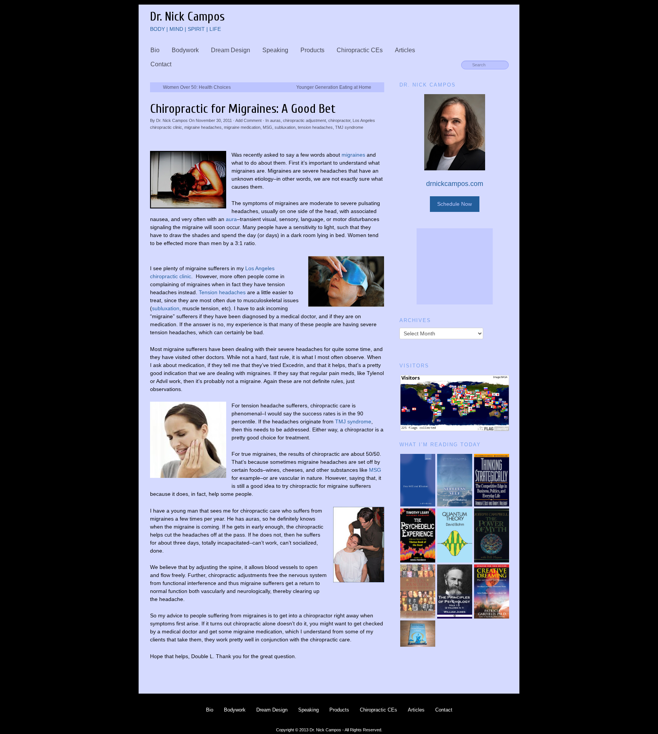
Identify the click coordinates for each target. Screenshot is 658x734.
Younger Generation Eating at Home (333, 87)
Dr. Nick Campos (172, 120)
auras (275, 120)
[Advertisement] (455, 266)
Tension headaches (222, 292)
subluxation (285, 127)
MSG (267, 127)
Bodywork (185, 50)
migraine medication (242, 127)
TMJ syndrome (349, 127)
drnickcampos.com (454, 184)
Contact (160, 64)
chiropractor (339, 120)
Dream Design (230, 50)
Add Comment (248, 120)
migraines (353, 155)
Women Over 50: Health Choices (197, 87)
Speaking (275, 50)
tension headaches (315, 127)
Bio (155, 50)
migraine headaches (203, 127)
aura (231, 219)
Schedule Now (454, 204)
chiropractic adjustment (304, 120)
